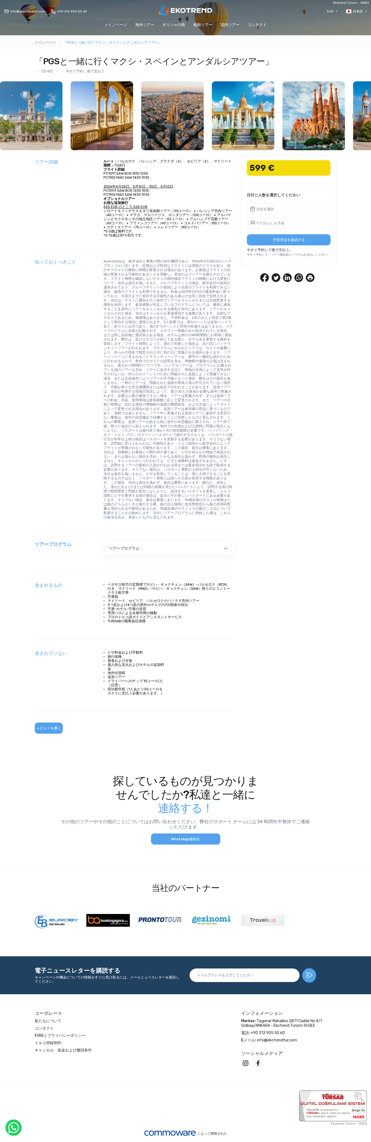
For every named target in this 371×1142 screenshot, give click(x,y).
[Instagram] (245, 1063)
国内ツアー (230, 25)
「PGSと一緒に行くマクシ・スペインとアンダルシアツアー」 (112, 42)
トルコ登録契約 (48, 1043)
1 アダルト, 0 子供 (270, 223)
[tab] (168, 548)
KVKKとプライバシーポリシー (60, 1035)
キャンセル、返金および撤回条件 (63, 1050)
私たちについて (48, 1021)
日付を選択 (265, 209)
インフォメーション (262, 1013)
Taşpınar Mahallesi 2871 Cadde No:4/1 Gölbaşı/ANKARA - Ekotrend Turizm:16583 (281, 1023)
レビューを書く (48, 728)
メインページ (115, 25)
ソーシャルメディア (262, 1053)
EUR (330, 11)
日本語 (358, 11)
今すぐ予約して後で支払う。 (270, 250)
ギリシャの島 (173, 25)
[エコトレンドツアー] (185, 11)
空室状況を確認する (289, 240)
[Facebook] (258, 1063)
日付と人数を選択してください (273, 195)
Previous (13, 116)
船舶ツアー (202, 25)
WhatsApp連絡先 (185, 839)
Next (358, 116)
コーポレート (48, 1013)
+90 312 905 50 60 (72, 11)
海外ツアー (144, 25)
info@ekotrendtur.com (27, 11)
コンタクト (257, 25)
